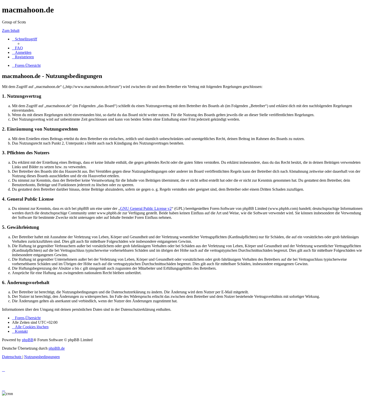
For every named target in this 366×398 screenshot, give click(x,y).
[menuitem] (17, 48)
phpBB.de (57, 348)
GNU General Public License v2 (146, 208)
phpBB (27, 340)
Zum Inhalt (10, 30)
